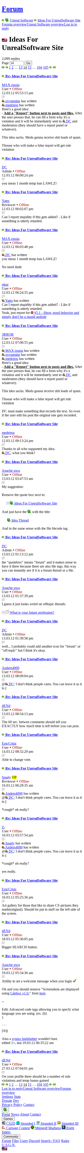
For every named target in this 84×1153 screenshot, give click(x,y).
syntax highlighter (24, 1039)
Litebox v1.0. (19, 993)
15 (29, 67)
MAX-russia (10, 85)
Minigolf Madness (47, 1128)
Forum (12, 9)
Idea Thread (20, 520)
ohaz (5, 284)
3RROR (8, 334)
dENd (6, 706)
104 (39, 67)
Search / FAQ (50, 1141)
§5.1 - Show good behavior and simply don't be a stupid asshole (40, 315)
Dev (16, 1101)
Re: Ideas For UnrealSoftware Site (31, 76)
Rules (65, 1141)
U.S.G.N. (8, 1145)
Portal (6, 1114)
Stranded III (69, 1123)
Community (11, 1136)
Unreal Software (21, 20)
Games (8, 1118)
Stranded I (27, 1123)
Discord (34, 1141)
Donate (7, 1101)
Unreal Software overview (45, 24)
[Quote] (3, 97)
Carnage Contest (17, 1128)
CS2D (10, 1123)
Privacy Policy (12, 1105)
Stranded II (48, 1123)
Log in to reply (12, 1088)
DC (68, 121)
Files (15, 1141)
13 (20, 67)
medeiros (11, 105)
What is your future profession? (31, 612)
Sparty (6, 777)
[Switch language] (4, 1149)
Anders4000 (10, 668)
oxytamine (12, 101)
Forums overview (14, 24)
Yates (5, 201)
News (15, 1114)
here (42, 993)
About (24, 1114)
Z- (3, 827)
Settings (7, 1097)
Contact (28, 1105)
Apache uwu (11, 470)
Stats (17, 1097)
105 (45, 67)
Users (24, 1141)
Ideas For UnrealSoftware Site (59, 20)
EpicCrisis (9, 743)
